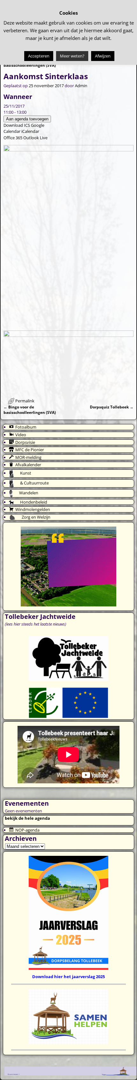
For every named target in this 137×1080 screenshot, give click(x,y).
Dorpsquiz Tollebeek (111, 406)
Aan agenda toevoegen (27, 119)
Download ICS (17, 125)
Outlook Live (35, 138)
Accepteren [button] (38, 56)
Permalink (24, 401)
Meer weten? (72, 56)
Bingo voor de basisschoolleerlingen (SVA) (30, 409)
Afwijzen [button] (103, 56)
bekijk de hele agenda (27, 818)
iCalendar (30, 131)
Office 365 (13, 138)
